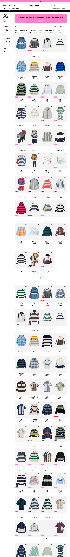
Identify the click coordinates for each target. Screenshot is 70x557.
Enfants (14, 5)
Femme (4, 5)
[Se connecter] (57, 5)
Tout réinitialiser (60, 32)
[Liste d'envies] (63, 5)
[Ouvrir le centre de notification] (60, 5)
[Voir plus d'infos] (21, 56)
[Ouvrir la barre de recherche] (52, 8)
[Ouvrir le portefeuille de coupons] (54, 5)
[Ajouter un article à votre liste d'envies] (26, 36)
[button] (56, 27)
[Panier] (66, 5)
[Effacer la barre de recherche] (65, 8)
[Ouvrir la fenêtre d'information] (66, 1)
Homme (9, 5)
